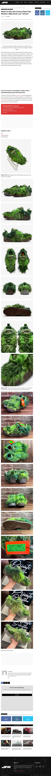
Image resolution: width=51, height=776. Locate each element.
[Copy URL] (9, 683)
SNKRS (2, 135)
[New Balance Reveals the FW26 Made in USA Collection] (6, 743)
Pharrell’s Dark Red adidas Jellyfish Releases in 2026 (27, 736)
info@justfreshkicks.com (21, 770)
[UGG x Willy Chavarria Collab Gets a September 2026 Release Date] (6, 731)
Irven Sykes (8, 16)
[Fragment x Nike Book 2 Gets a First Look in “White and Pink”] (28, 743)
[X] (4, 683)
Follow (17, 716)
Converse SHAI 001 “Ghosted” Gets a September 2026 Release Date (16, 749)
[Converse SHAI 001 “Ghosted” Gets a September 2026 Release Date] (17, 743)
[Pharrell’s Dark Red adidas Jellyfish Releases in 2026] (28, 731)
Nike (8, 9)
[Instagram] (39, 766)
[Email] (7, 683)
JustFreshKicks (4, 100)
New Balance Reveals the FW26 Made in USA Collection (5, 749)
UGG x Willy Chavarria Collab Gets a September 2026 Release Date (6, 736)
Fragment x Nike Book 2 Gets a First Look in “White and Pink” (27, 749)
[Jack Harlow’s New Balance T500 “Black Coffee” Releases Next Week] (17, 731)
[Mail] (8, 677)
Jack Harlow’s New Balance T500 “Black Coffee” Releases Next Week (17, 736)
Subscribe (17, 694)
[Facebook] (2, 683)
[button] (48, 2)
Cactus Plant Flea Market (4, 7)
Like (6, 716)
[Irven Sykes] (4, 674)
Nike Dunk (11, 9)
